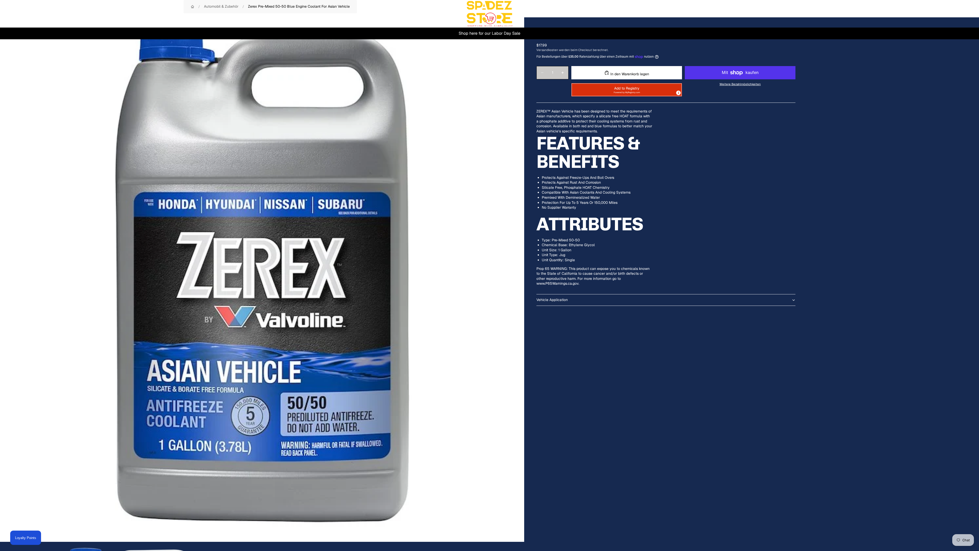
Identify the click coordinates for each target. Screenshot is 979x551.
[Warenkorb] (963, 13)
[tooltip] (678, 93)
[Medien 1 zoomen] (262, 279)
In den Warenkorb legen (629, 74)
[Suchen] (941, 13)
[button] (626, 89)
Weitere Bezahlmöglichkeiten (740, 84)
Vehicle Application (552, 299)
